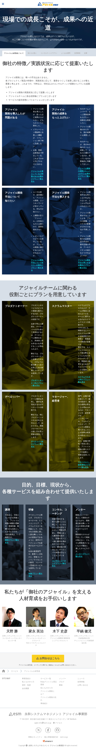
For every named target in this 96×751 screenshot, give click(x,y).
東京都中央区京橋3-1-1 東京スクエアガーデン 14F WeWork (48, 719)
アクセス (58, 723)
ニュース (81, 679)
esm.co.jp (64, 737)
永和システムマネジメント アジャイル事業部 (46, 746)
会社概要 (25, 688)
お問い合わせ (83, 685)
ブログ (61, 682)
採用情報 (81, 682)
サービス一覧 (45, 679)
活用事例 (77, 53)
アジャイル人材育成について (14, 53)
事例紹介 (44, 703)
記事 (85, 53)
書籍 (60, 685)
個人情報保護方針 (51, 737)
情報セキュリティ (35, 737)
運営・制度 (26, 685)
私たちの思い (32, 53)
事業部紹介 (26, 679)
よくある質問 (65, 53)
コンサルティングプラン (49, 53)
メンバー (62, 679)
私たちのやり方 (28, 682)
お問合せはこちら (50, 658)
